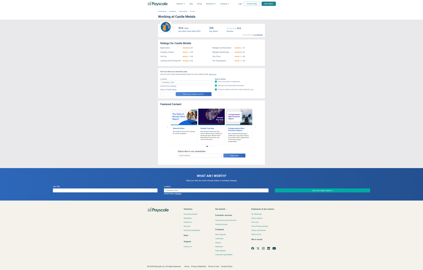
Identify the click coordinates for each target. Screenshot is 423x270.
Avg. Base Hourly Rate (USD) (189, 31)
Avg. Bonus (213, 31)
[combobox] (186, 82)
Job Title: (56, 186)
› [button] (255, 126)
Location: (163, 79)
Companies (172, 11)
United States (162, 11)
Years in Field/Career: (168, 90)
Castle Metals (183, 11)
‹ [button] (167, 126)
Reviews (230, 31)
